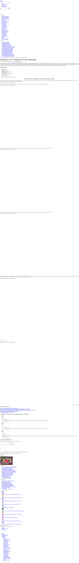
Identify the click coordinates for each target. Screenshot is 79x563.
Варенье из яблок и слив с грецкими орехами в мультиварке (26, 410)
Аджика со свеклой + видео (13, 411)
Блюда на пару (4, 26)
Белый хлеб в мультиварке (5, 481)
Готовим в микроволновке (5, 16)
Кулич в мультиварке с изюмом (6, 482)
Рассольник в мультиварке (5, 476)
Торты (3, 37)
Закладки (1, 0)
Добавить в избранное (18, 61)
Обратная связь (4, 6)
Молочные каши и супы (5, 31)
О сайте (3, 5)
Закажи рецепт (4, 488)
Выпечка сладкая (4, 28)
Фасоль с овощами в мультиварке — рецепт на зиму (23, 409)
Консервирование (4, 30)
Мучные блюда (4, 32)
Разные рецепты (4, 35)
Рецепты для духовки (7, 557)
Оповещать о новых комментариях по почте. (14, 453)
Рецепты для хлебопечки (5, 18)
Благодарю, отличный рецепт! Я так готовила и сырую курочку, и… (11, 520)
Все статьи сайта (4, 535)
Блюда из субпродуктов (5, 25)
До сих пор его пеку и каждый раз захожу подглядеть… (10, 517)
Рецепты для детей (4, 36)
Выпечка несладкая (4, 27)
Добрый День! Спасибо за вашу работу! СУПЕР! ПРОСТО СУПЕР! (11, 494)
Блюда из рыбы (4, 24)
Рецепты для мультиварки (5, 17)
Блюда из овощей (6, 542)
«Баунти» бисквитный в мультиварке (7, 50)
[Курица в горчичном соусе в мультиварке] (3, 519)
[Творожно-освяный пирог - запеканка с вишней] (3, 496)
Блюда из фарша (6, 545)
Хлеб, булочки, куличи (5, 38)
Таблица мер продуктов (5, 39)
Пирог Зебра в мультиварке (6, 44)
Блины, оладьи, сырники (7, 539)
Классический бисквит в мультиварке (7, 48)
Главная (3, 3)
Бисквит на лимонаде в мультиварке (7, 51)
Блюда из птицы (4, 23)
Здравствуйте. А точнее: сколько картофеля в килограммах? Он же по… (12, 514)
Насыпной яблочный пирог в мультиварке (8, 56)
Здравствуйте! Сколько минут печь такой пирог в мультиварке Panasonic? (12, 497)
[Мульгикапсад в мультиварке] (3, 509)
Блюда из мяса (4, 22)
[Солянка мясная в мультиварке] (3, 512)
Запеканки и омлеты (5, 29)
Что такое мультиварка (5, 4)
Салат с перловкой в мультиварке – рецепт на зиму (22, 408)
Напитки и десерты (4, 33)
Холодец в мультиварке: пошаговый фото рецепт (9, 467)
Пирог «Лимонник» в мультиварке (7, 53)
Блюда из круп (4, 20)
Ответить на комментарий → (6, 429)
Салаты (5, 559)
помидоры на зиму (31, 63)
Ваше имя (12, 442)
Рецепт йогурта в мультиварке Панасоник (8, 484)
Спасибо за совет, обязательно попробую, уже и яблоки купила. (11, 504)
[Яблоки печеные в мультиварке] (3, 502)
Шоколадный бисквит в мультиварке (7, 473)
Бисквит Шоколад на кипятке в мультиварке (8, 47)
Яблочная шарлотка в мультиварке (7, 483)
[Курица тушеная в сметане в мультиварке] (3, 499)
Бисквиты (3, 19)
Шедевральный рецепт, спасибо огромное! (8, 507)
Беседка (3, 15)
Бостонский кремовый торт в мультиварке (8, 54)
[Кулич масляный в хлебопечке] (3, 522)
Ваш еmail (12, 444)
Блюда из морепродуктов (5, 21)
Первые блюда (6, 554)
